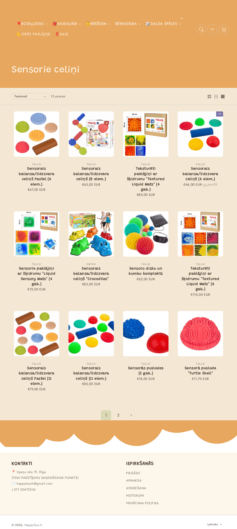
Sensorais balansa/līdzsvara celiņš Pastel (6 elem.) (36, 176)
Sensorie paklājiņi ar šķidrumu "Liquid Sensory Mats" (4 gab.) (36, 276)
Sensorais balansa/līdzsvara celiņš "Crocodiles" (91, 274)
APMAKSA (133, 480)
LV (212, 29)
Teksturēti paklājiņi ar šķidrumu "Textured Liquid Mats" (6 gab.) (200, 279)
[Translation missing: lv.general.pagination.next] (131, 415)
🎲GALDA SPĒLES (161, 24)
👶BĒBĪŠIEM (96, 24)
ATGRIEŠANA (136, 488)
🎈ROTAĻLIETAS (30, 24)
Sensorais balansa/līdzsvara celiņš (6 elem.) (200, 174)
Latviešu (212, 524)
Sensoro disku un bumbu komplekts (146, 271)
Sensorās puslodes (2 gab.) (146, 370)
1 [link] (106, 415)
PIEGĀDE (133, 473)
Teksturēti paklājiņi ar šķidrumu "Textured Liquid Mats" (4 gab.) (146, 179)
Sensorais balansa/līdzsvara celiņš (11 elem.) (91, 373)
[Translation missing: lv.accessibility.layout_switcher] (209, 97)
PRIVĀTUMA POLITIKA (142, 503)
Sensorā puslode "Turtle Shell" (200, 370)
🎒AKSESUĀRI (64, 24)
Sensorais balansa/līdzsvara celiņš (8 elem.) (91, 174)
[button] (201, 29)
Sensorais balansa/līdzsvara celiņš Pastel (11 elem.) (36, 376)
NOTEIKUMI (135, 495)
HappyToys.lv (34, 525)
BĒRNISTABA (126, 24)
